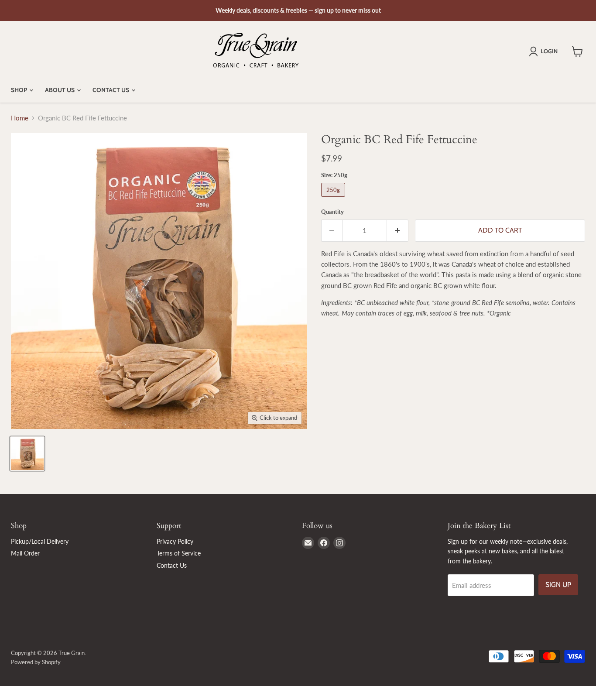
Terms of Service (179, 553)
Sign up (558, 584)
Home (19, 118)
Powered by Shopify (36, 662)
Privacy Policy (175, 541)
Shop (19, 90)
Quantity (332, 212)
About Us (60, 90)
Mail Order (25, 553)
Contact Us (111, 90)
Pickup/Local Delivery (40, 541)
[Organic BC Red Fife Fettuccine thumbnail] (27, 453)
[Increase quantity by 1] (397, 230)
